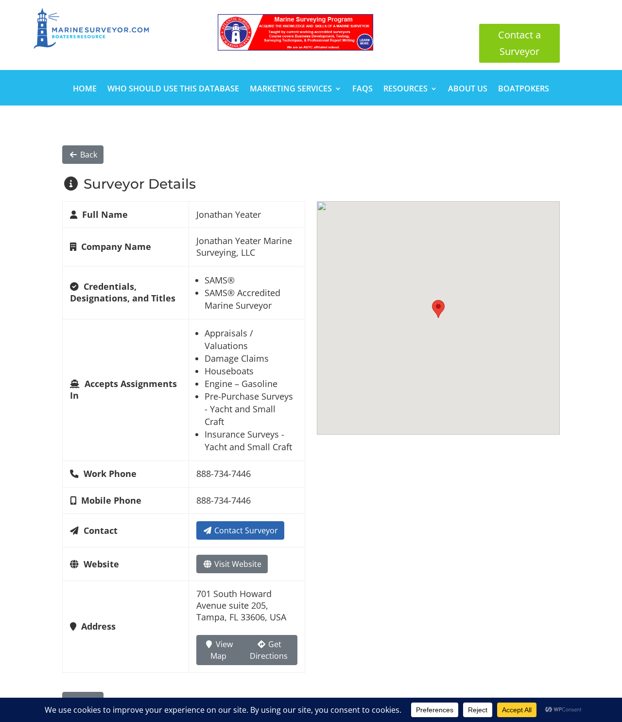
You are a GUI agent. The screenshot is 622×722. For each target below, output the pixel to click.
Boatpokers (523, 89)
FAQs (362, 89)
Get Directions (269, 650)
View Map (221, 650)
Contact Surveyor (245, 530)
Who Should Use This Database (173, 89)
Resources (405, 89)
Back (87, 154)
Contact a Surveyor (519, 43)
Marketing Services (291, 89)
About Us (467, 89)
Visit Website (236, 564)
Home (85, 89)
